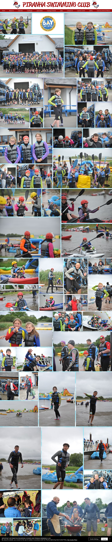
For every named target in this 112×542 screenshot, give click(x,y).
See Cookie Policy (72, 540)
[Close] (110, 539)
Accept (104, 539)
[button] (11, 10)
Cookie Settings (94, 539)
